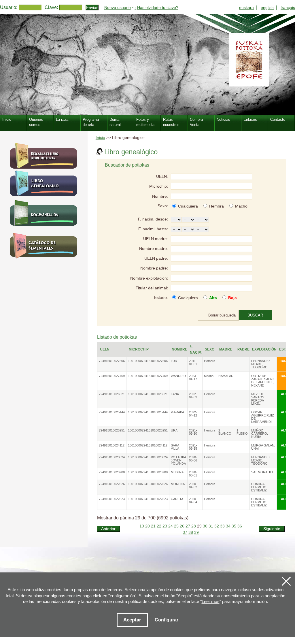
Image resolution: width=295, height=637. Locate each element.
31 (211, 526)
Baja (232, 297)
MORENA (178, 484)
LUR (174, 361)
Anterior (108, 529)
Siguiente (271, 529)
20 (147, 526)
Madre (225, 349)
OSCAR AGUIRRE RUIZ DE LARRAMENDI (262, 416)
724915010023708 (112, 472)
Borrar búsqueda (222, 315)
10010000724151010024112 (147, 445)
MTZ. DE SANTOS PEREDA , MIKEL (258, 398)
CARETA (177, 499)
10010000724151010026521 (148, 394)
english (267, 7)
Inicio (100, 137)
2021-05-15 (193, 447)
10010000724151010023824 (148, 457)
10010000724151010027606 (148, 361)
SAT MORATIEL (262, 472)
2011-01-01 (193, 362)
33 (222, 526)
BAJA (285, 361)
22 (159, 526)
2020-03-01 (193, 473)
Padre (243, 349)
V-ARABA (177, 412)
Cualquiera (188, 206)
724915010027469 (112, 376)
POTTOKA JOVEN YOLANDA (178, 460)
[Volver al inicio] (147, 64)
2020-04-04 (193, 500)
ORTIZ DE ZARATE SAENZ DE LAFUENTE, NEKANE (263, 380)
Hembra (216, 206)
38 (190, 532)
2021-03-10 (193, 432)
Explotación (264, 349)
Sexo (209, 349)
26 (182, 526)
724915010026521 (112, 394)
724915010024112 (111, 445)
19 (141, 526)
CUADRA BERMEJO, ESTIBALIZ (259, 487)
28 (193, 526)
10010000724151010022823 (148, 499)
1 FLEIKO (242, 432)
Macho (241, 206)
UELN (104, 349)
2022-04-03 (193, 395)
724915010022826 (112, 484)
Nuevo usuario (117, 7)
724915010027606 (112, 361)
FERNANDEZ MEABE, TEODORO (261, 364)
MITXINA (177, 472)
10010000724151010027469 (148, 376)
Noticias (223, 119)
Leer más (211, 601)
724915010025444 (112, 412)
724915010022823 (112, 499)
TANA (175, 394)
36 (239, 526)
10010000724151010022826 (148, 484)
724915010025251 (112, 430)
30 (205, 526)
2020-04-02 (193, 485)
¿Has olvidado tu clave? (156, 7)
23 (164, 526)
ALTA (285, 394)
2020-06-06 (193, 458)
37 (185, 532)
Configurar (166, 619)
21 (153, 526)
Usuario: (8, 7)
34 (228, 526)
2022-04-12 (193, 413)
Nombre (179, 349)
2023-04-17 (193, 377)
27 (188, 526)
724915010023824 (112, 457)
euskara (246, 7)
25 (176, 526)
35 (234, 526)
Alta (213, 297)
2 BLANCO (224, 432)
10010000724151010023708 (148, 472)
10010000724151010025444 (148, 412)
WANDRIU (178, 376)
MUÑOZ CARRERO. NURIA (259, 433)
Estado (286, 349)
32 (216, 526)
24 (170, 526)
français (288, 7)
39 (196, 532)
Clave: (51, 7)
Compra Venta (196, 122)
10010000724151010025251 (148, 430)
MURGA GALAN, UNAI (263, 447)
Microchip (139, 349)
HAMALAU (225, 376)
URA (174, 430)
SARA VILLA (175, 447)
